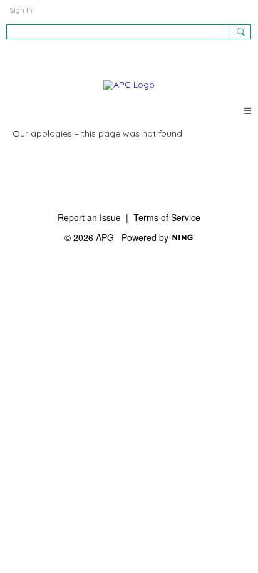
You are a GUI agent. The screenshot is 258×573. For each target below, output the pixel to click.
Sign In (21, 9)
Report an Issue (89, 217)
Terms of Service (166, 217)
